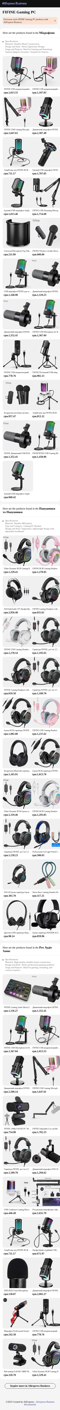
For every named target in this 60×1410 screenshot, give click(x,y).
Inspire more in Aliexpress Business (30, 1385)
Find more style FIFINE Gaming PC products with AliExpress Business (26, 20)
